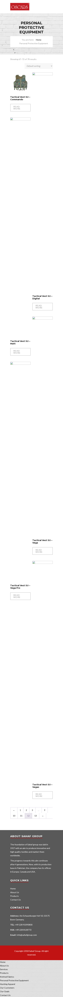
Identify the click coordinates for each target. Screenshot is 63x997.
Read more (17, 107)
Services (4, 969)
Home (38, 39)
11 (21, 815)
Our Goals (4, 991)
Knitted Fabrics (7, 976)
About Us (14, 892)
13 (35, 815)
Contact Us (15, 899)
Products (14, 896)
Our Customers (7, 987)
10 (14, 815)
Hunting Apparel (7, 984)
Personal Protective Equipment (14, 980)
